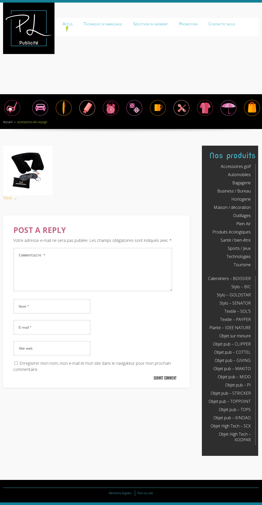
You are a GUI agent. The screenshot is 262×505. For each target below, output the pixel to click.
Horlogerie (241, 199)
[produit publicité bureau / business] (64, 115)
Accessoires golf (236, 166)
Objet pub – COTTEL (232, 352)
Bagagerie (241, 183)
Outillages (242, 215)
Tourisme (242, 264)
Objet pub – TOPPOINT (230, 401)
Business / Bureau (234, 191)
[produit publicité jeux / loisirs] (134, 115)
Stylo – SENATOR (235, 303)
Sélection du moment (150, 24)
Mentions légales (120, 493)
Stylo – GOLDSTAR (234, 295)
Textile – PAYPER (235, 319)
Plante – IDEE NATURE (230, 327)
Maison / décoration (232, 207)
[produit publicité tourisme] (252, 115)
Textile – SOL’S (237, 311)
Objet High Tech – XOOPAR (235, 437)
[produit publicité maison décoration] (158, 115)
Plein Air (243, 224)
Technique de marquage (102, 24)
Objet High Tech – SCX (231, 426)
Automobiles (239, 174)
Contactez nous (222, 24)
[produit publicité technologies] (87, 115)
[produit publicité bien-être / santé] (228, 115)
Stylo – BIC (241, 286)
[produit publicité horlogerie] (111, 115)
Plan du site (145, 493)
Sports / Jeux (239, 248)
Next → (10, 198)
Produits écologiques (231, 232)
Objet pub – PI (238, 385)
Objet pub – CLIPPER (232, 344)
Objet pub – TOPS (235, 409)
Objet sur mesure (235, 336)
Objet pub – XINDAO (232, 418)
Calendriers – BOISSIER (229, 278)
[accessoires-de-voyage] (28, 194)
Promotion (188, 24)
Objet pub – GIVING (233, 360)
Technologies (238, 256)
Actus (67, 24)
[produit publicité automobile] (40, 115)
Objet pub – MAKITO (232, 368)
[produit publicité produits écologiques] (205, 115)
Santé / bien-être (236, 240)
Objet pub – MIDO (234, 377)
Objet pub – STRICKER (231, 393)
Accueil (8, 122)
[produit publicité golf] (12, 115)
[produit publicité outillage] (181, 115)
